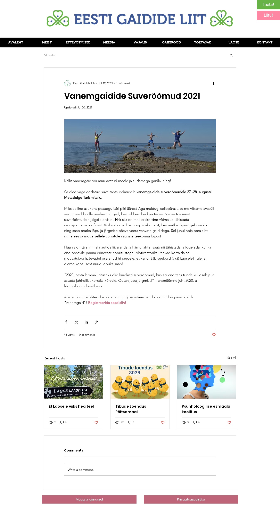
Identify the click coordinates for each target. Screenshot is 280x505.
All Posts (49, 55)
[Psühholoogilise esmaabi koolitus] (206, 382)
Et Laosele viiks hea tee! (71, 406)
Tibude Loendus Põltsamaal (130, 409)
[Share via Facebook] (66, 322)
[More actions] (213, 83)
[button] (109, 42)
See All (231, 357)
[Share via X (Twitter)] (76, 322)
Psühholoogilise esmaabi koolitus (206, 409)
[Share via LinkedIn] (86, 322)
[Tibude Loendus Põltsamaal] (140, 382)
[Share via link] (96, 322)
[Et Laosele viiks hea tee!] (73, 382)
